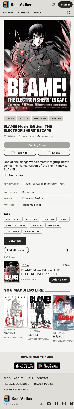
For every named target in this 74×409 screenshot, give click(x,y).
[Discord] (49, 403)
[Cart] (53, 4)
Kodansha (28, 192)
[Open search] (69, 13)
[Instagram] (64, 403)
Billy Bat (58, 336)
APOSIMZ (9, 333)
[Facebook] (56, 403)
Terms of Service (16, 390)
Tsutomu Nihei (31, 204)
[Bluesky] (72, 403)
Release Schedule (16, 384)
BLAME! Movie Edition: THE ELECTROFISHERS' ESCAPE (41, 272)
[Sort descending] (66, 250)
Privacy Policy (43, 384)
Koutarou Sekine (32, 198)
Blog (7, 378)
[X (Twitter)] (41, 403)
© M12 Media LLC (13, 404)
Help (30, 378)
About (18, 378)
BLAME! (33, 334)
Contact (43, 378)
